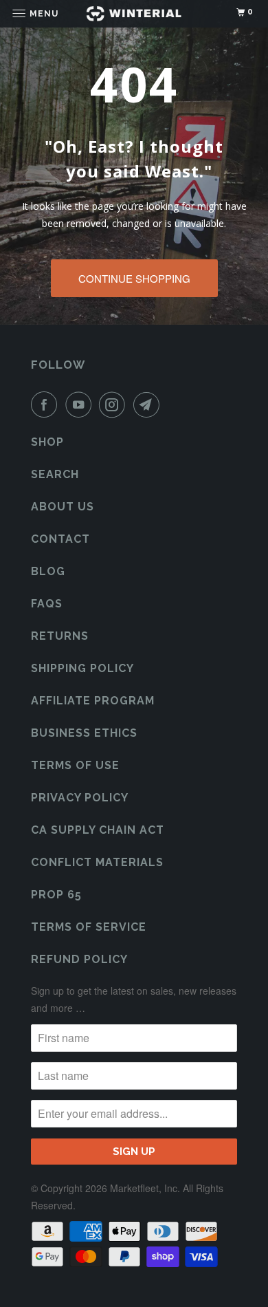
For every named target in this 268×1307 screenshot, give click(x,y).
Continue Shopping (134, 278)
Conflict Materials (97, 862)
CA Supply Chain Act (97, 829)
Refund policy (79, 959)
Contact (60, 539)
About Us (62, 506)
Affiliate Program (93, 700)
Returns (60, 635)
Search (55, 474)
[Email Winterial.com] (149, 404)
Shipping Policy (82, 668)
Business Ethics (84, 732)
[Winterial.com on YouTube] (81, 404)
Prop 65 (56, 894)
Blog (48, 571)
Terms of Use (75, 765)
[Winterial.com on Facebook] (47, 404)
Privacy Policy (80, 797)
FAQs (47, 603)
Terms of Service (88, 926)
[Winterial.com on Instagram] (115, 404)
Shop (47, 442)
